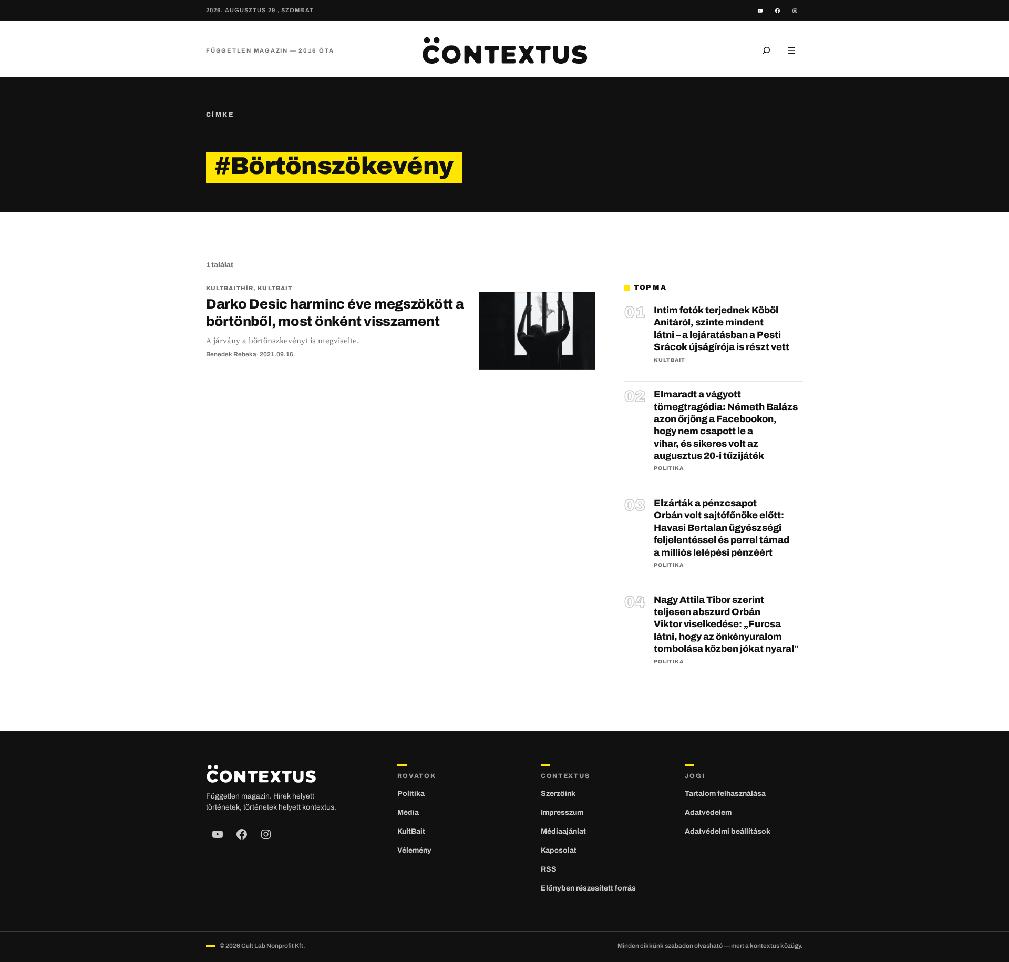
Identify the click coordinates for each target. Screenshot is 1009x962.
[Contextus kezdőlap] (504, 50)
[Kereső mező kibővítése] (766, 50)
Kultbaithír (229, 288)
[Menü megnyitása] (791, 50)
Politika (669, 468)
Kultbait (275, 288)
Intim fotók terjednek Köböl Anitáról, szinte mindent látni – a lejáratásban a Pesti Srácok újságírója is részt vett (721, 328)
